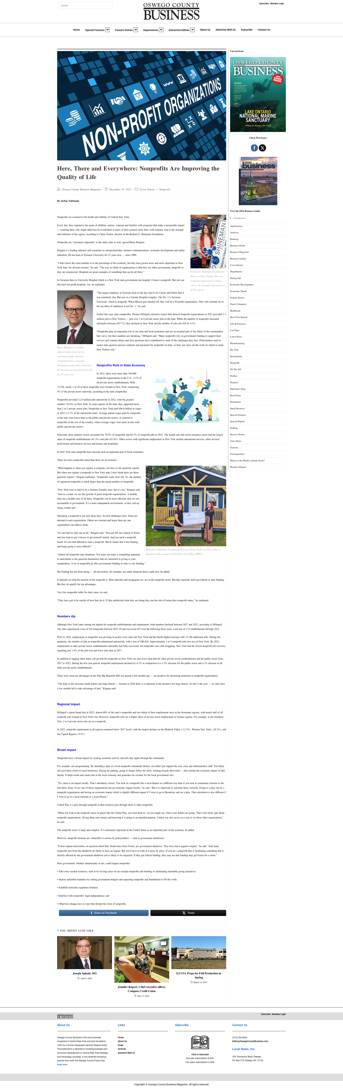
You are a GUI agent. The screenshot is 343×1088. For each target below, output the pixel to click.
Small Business (237, 408)
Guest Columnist (238, 304)
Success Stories (237, 434)
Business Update (238, 258)
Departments (150, 30)
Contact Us (264, 29)
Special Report (237, 421)
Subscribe (246, 29)
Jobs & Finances (238, 323)
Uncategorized (237, 453)
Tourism (234, 447)
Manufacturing (237, 343)
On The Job (235, 369)
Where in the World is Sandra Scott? (247, 460)
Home (76, 29)
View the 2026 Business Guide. (245, 211)
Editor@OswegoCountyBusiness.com (250, 1041)
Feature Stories (124, 30)
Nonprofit (164, 189)
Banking (234, 239)
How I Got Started (238, 317)
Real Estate (235, 395)
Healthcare (235, 310)
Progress (234, 382)
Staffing (234, 428)
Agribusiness (236, 226)
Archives (234, 232)
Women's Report (238, 467)
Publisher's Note (238, 388)
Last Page (234, 330)
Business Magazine (239, 252)
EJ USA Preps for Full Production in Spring (198, 975)
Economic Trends (238, 291)
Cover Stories (147, 189)
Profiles (233, 375)
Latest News (236, 336)
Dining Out (235, 278)
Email (120, 1045)
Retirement (235, 401)
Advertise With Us (226, 29)
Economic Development (241, 284)
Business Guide (237, 245)
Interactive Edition (179, 30)
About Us (205, 29)
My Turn (234, 349)
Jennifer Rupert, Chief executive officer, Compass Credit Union (142, 989)
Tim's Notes (235, 441)
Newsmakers (236, 356)
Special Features (95, 30)
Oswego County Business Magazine (81, 189)
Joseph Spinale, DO (84, 973)
